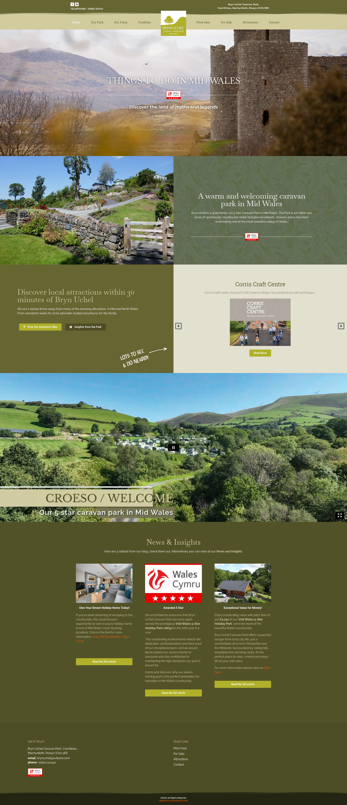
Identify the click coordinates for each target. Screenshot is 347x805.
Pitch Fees (203, 22)
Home (76, 22)
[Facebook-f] (72, 4)
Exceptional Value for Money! (243, 608)
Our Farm (120, 22)
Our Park (97, 22)
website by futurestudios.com (173, 800)
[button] (179, 326)
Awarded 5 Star (173, 608)
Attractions (250, 22)
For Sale (226, 22)
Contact (274, 22)
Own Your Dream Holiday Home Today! (104, 608)
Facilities (144, 22)
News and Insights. (230, 551)
